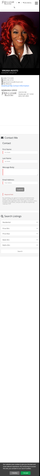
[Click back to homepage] (7, 2)
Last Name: (6, 158)
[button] (36, 3)
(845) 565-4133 (8, 80)
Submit (20, 189)
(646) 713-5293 (8, 78)
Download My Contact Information (15, 86)
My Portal (27, 2)
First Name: (7, 149)
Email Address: (8, 180)
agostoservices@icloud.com (13, 82)
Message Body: (8, 167)
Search (20, 251)
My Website (7, 84)
